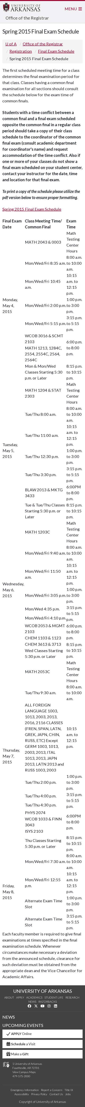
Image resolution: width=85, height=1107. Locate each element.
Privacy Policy (39, 1094)
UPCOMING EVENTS (22, 1025)
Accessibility (21, 1094)
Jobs (68, 1094)
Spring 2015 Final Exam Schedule (31, 209)
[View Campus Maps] (5, 1068)
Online (21, 1034)
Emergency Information (25, 1090)
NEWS (8, 1017)
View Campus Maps (24, 1072)
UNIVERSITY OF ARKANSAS (42, 991)
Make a (20, 1054)
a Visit (23, 1044)
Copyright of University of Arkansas (42, 1101)
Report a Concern (51, 1090)
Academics (34, 997)
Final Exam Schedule (56, 51)
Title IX (68, 1090)
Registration (20, 51)
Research (72, 997)
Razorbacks (47, 1001)
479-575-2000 (21, 1076)
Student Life (53, 997)
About (9, 997)
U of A (11, 43)
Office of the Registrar (27, 18)
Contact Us (56, 1094)
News (32, 1001)
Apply (20, 997)
